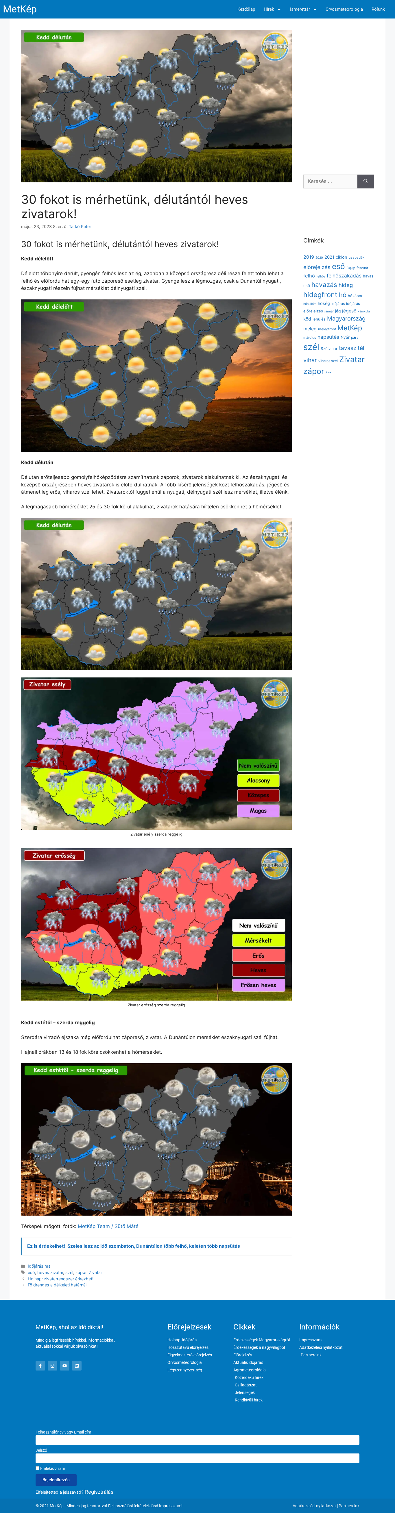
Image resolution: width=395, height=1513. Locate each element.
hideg (346, 285)
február (362, 268)
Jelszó (41, 1450)
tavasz (347, 348)
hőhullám (309, 304)
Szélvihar (329, 348)
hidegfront (320, 294)
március (309, 338)
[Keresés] (365, 181)
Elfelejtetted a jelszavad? (59, 1492)
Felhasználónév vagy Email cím (63, 1432)
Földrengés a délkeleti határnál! (58, 1284)
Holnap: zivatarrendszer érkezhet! (60, 1278)
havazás (324, 284)
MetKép (20, 9)
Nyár (345, 337)
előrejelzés (317, 267)
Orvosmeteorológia (344, 9)
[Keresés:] (330, 181)
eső (31, 1272)
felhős (320, 276)
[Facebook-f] (40, 1366)
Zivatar (95, 1272)
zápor (80, 1272)
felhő (309, 276)
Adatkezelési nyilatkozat (314, 1505)
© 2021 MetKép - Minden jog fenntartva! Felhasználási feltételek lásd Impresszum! (109, 1505)
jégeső (349, 311)
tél (361, 348)
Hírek (269, 9)
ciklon (341, 257)
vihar (310, 360)
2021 (329, 257)
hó (342, 295)
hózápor (355, 296)
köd (307, 319)
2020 (319, 258)
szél (69, 1272)
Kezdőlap (246, 9)
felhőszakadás (344, 276)
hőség (324, 303)
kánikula (364, 311)
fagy (350, 267)
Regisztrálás (99, 1492)
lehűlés (319, 319)
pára (355, 337)
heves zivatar (50, 1272)
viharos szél (328, 361)
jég (338, 311)
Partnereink (349, 1505)
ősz (328, 373)
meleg (310, 329)
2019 (308, 257)
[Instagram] (52, 1366)
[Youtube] (64, 1366)
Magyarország (346, 318)
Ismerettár (300, 9)
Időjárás (338, 303)
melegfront (327, 329)
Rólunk (378, 9)
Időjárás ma (39, 1266)
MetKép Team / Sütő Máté (108, 1226)
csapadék (356, 257)
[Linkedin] (77, 1366)
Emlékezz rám (52, 1468)
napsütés (328, 337)
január (329, 311)
